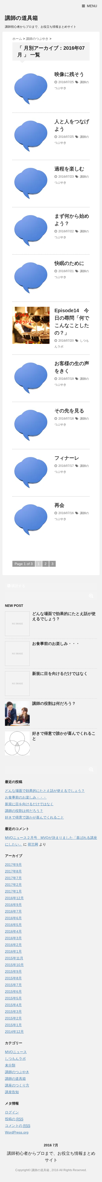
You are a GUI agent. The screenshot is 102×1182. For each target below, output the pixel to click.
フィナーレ (66, 458)
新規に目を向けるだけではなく (60, 673)
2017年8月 (13, 871)
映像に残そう (69, 74)
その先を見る (69, 410)
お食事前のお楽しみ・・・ (56, 643)
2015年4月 (13, 1005)
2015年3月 (13, 1012)
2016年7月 (13, 911)
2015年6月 (13, 991)
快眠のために (69, 263)
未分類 (10, 1065)
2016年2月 (13, 945)
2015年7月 (13, 985)
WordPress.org (16, 1132)
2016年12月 (14, 898)
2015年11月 (14, 958)
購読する (17, 586)
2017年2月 (13, 885)
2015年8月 (13, 978)
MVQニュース (16, 1052)
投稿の (14, 1119)
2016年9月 (13, 905)
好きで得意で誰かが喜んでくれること (34, 817)
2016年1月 (13, 951)
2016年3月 (13, 938)
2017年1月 (13, 891)
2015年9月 (13, 971)
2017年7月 (13, 878)
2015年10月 (14, 965)
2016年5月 (13, 925)
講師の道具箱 (21, 18)
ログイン (12, 1112)
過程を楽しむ (69, 168)
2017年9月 (13, 865)
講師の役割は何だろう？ (54, 703)
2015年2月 (13, 1018)
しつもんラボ (15, 1059)
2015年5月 (13, 998)
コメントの (17, 1126)
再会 (59, 505)
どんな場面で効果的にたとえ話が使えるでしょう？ (45, 791)
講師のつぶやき (17, 1072)
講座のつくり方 (17, 1085)
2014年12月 (14, 1032)
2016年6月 (13, 918)
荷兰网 (33, 844)
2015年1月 (13, 1025)
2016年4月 (13, 931)
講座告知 (12, 1092)
